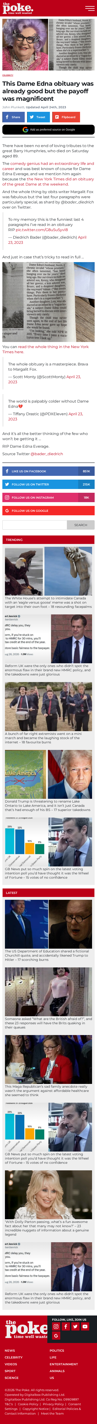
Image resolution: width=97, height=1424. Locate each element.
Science (12, 1378)
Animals (57, 1371)
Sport (10, 1371)
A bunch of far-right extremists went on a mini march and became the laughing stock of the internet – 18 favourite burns (43, 738)
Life (53, 1357)
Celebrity (7, 75)
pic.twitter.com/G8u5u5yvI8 (42, 230)
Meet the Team (52, 1413)
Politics (57, 1350)
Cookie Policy (28, 1404)
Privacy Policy (53, 1404)
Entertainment (64, 1364)
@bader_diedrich (47, 454)
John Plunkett (13, 107)
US (52, 1378)
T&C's (9, 1404)
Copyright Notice (36, 1409)
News (10, 1350)
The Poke (29, 8)
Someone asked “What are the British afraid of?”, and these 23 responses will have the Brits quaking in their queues (48, 1023)
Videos (11, 1364)
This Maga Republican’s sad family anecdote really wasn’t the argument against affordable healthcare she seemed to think (47, 1090)
